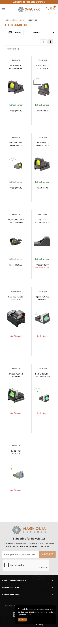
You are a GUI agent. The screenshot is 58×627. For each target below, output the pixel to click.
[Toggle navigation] (3, 9)
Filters (18, 32)
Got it (22, 619)
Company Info (11, 594)
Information (10, 587)
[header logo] (29, 9)
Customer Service (14, 580)
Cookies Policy (24, 614)
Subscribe (47, 554)
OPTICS (14, 20)
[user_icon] (50, 8)
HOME (7, 20)
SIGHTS (23, 20)
